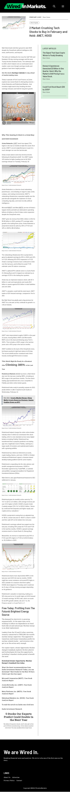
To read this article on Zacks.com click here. (18, 705)
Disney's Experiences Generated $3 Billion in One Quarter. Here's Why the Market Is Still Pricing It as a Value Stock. (53, 71)
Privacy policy (9, 780)
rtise (17, 777)
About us (7, 777)
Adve (14, 777)
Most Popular (34, 22)
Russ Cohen (46, 17)
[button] (54, 6)
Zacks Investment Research (12, 709)
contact (19, 780)
